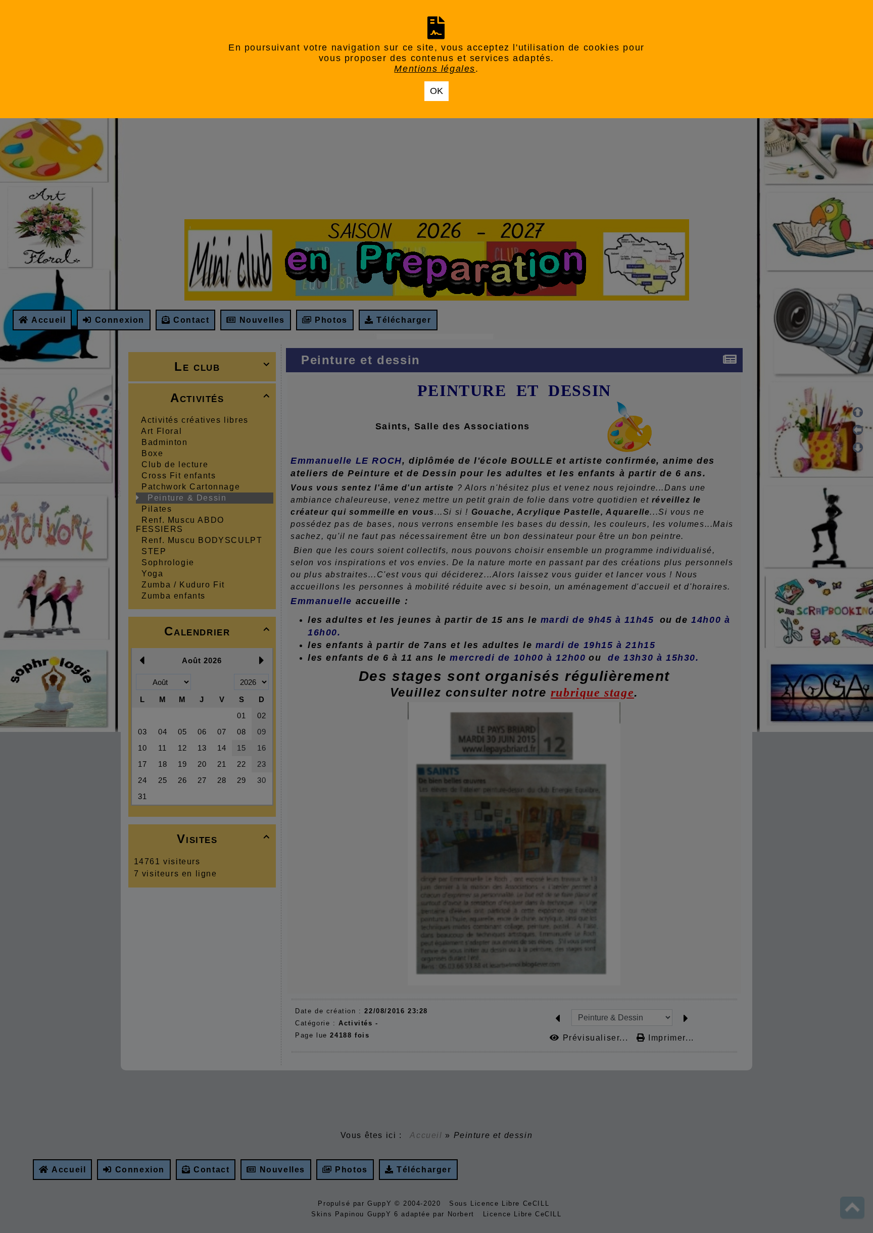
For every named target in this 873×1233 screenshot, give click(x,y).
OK (436, 91)
